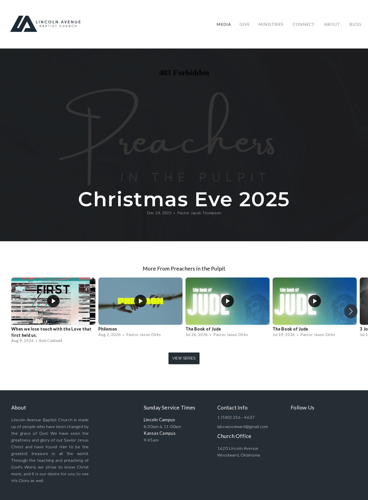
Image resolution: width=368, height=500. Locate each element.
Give (245, 24)
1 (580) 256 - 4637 (236, 417)
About (332, 24)
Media (224, 24)
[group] (53, 311)
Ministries (271, 24)
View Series (184, 358)
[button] (350, 311)
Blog (355, 24)
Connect (304, 24)
